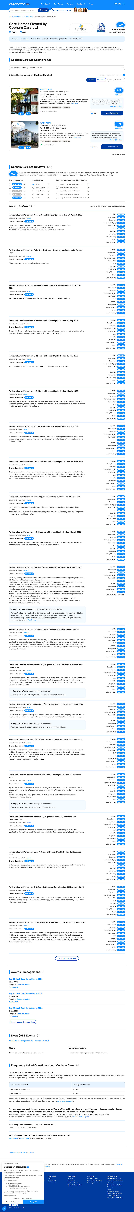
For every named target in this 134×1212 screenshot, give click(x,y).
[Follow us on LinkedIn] (16, 1205)
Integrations (111, 1183)
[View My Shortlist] (115, 4)
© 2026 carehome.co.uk (16, 1208)
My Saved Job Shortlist (94, 1181)
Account (70, 1179)
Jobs (49, 1179)
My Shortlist (71, 1181)
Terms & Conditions (113, 1191)
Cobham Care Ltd (23, 985)
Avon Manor (46, 123)
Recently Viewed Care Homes (75, 1186)
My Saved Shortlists (74, 1183)
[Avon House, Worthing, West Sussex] (24, 101)
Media (109, 1189)
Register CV (52, 1181)
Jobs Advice (52, 1183)
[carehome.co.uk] (22, 4)
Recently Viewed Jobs (94, 1183)
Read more (74, 103)
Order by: (12, 206)
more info (47, 1166)
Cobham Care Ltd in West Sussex (21, 1153)
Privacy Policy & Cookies (114, 1193)
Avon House (46, 89)
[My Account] (123, 4)
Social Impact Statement (114, 1197)
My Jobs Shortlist (92, 1179)
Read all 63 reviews (116, 106)
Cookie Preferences (113, 1195)
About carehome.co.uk (114, 1179)
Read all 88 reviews (116, 140)
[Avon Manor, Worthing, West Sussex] (24, 134)
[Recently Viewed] (119, 4)
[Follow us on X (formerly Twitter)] (13, 1205)
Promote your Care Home (115, 1181)
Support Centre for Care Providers (114, 1186)
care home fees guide (65, 1101)
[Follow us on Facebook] (10, 1205)
